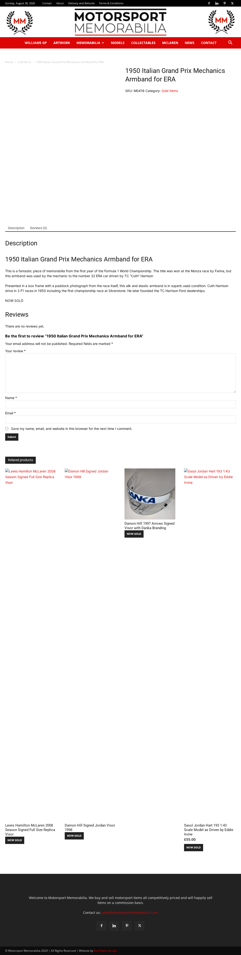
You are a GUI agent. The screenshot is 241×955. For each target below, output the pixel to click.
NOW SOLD (15, 840)
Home (9, 62)
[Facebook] (209, 3)
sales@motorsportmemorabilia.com (130, 912)
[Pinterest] (224, 3)
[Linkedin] (216, 3)
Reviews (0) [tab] (38, 228)
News (189, 42)
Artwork (61, 42)
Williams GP (36, 42)
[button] (230, 43)
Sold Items (24, 62)
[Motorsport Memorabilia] (120, 22)
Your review (15, 351)
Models (118, 42)
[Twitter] (232, 3)
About (60, 3)
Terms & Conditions (111, 3)
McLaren (170, 42)
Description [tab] (16, 228)
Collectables (143, 42)
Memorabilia (88, 42)
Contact (47, 3)
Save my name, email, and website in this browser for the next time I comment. (71, 429)
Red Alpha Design (105, 951)
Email (10, 413)
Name (11, 398)
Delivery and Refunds (81, 3)
